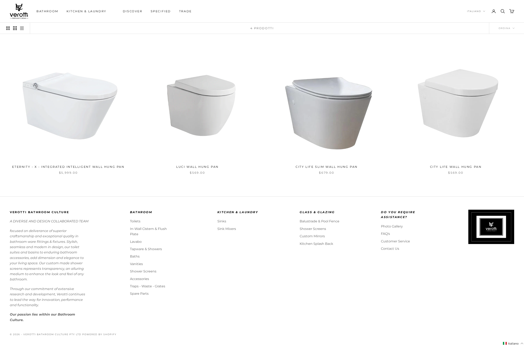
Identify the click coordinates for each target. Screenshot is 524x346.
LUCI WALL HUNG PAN (197, 167)
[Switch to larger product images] (8, 28)
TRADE (185, 11)
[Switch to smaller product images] (15, 28)
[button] (513, 343)
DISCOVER (132, 11)
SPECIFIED (161, 11)
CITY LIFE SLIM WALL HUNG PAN (327, 167)
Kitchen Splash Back (316, 244)
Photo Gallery (392, 226)
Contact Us (390, 249)
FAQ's (385, 234)
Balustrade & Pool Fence (319, 221)
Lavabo (136, 242)
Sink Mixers (226, 229)
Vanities (136, 264)
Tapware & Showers (146, 249)
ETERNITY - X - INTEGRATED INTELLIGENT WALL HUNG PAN (68, 167)
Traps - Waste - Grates (147, 286)
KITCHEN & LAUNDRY (86, 11)
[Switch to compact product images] (22, 28)
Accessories (139, 279)
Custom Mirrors (312, 236)
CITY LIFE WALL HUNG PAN (456, 167)
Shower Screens (143, 271)
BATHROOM (47, 11)
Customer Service (395, 241)
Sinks (221, 221)
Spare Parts (139, 294)
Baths (135, 256)
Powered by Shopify (99, 334)
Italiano (474, 11)
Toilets (135, 221)
